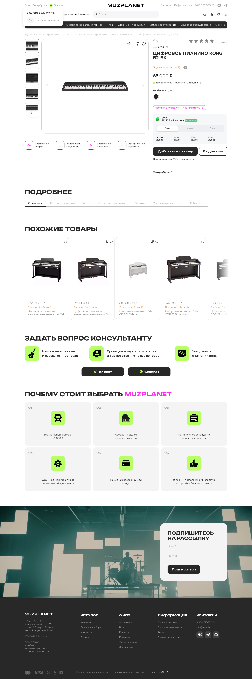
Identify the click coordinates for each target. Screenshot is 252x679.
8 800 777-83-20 (205, 622)
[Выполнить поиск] (96, 14)
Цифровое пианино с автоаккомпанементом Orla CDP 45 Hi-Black (46, 313)
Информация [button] (182, 5)
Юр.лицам (124, 637)
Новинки (84, 14)
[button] (143, 85)
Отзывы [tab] (140, 203)
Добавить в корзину (175, 151)
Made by (160, 672)
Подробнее (161, 172)
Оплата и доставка (167, 622)
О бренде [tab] (197, 203)
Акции (161, 632)
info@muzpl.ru (203, 627)
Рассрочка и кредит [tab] (168, 203)
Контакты (165, 5)
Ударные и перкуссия (131, 24)
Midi (111, 24)
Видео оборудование (162, 24)
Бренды (84, 637)
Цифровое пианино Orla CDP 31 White (136, 313)
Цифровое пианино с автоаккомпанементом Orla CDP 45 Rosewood (92, 313)
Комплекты (86, 632)
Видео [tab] (86, 203)
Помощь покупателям (169, 637)
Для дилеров (126, 647)
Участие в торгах (128, 642)
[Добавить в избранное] (142, 43)
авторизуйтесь (164, 82)
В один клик (213, 151)
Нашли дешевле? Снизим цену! (172, 159)
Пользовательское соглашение (92, 672)
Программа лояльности (170, 627)
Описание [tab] (35, 203)
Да (30, 20)
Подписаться (184, 569)
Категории (86, 622)
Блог (121, 627)
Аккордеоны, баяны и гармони (85, 24)
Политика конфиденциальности (130, 672)
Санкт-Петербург (35, 5)
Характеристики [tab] (62, 203)
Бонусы (58, 5)
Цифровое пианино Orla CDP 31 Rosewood (181, 313)
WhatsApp (151, 371)
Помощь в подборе (90, 627)
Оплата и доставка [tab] (112, 203)
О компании (125, 622)
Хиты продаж (65, 14)
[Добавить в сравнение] (135, 43)
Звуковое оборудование (196, 24)
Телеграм (105, 371)
